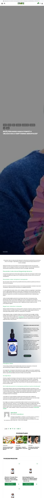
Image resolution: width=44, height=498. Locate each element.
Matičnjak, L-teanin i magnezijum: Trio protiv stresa (21, 448)
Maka (10, 371)
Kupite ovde (27, 355)
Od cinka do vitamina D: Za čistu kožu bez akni (33, 448)
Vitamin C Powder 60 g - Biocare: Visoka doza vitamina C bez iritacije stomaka (11, 478)
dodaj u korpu (10, 484)
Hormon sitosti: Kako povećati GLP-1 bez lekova (8, 448)
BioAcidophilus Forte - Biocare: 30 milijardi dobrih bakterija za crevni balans (30, 478)
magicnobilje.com (20, 414)
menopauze (21, 317)
